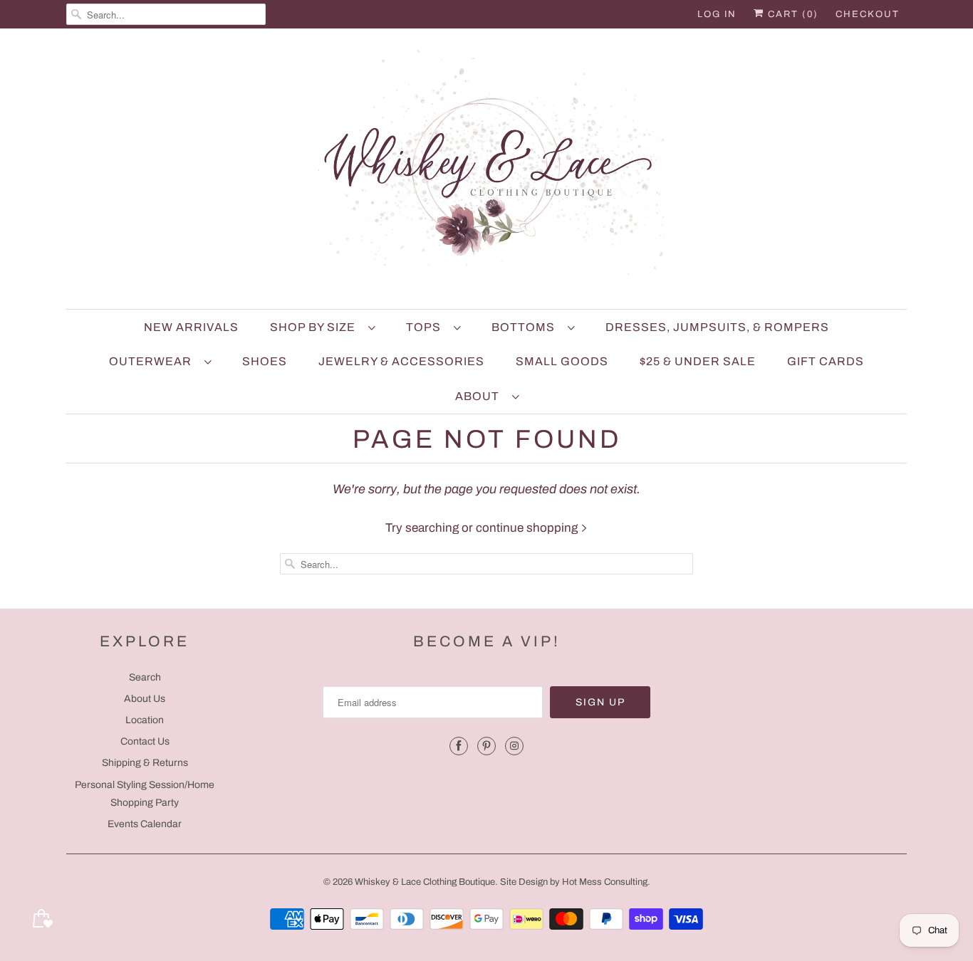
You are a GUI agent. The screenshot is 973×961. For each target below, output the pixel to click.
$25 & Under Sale (698, 361)
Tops (426, 327)
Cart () (791, 14)
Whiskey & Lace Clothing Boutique (425, 882)
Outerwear (153, 361)
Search (145, 677)
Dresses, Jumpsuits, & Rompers (717, 327)
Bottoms (526, 327)
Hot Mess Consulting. (606, 882)
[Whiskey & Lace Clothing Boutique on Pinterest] (486, 746)
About (480, 396)
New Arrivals (191, 327)
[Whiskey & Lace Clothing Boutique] (486, 172)
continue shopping (528, 528)
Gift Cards (825, 361)
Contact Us (145, 741)
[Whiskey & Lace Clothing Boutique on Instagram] (514, 746)
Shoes (264, 361)
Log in (717, 14)
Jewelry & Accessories (401, 361)
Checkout (868, 14)
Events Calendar (145, 824)
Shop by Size (315, 327)
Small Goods (562, 361)
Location (144, 720)
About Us (144, 698)
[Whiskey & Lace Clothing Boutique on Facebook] (458, 746)
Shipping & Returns (145, 762)
